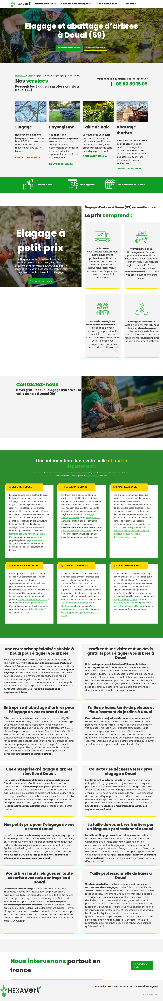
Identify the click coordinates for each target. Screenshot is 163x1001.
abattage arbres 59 (93, 476)
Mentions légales (148, 986)
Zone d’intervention (106, 3)
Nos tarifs (130, 3)
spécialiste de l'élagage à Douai (76, 530)
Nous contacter (117, 986)
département (80, 466)
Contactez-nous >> (27, 157)
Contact (73, 12)
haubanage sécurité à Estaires (32, 599)
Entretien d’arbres (43, 3)
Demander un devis (68, 47)
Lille (30, 75)
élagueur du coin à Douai (125, 599)
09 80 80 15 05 (132, 84)
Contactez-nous (96, 47)
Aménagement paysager (74, 3)
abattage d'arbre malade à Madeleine (26, 527)
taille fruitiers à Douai (124, 603)
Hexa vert (20, 75)
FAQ (62, 12)
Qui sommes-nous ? (44, 12)
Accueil (99, 986)
